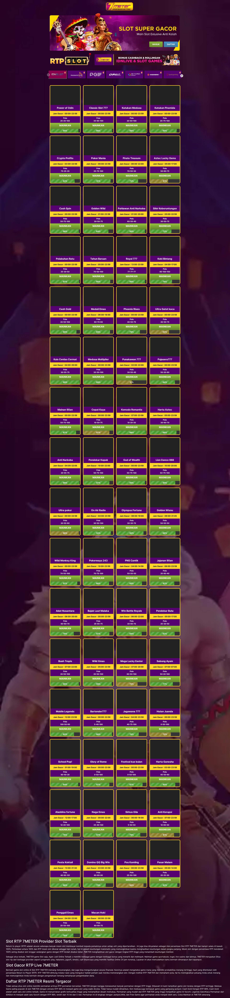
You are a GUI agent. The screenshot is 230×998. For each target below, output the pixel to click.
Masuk (156, 44)
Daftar (171, 44)
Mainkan (65, 125)
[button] (181, 75)
